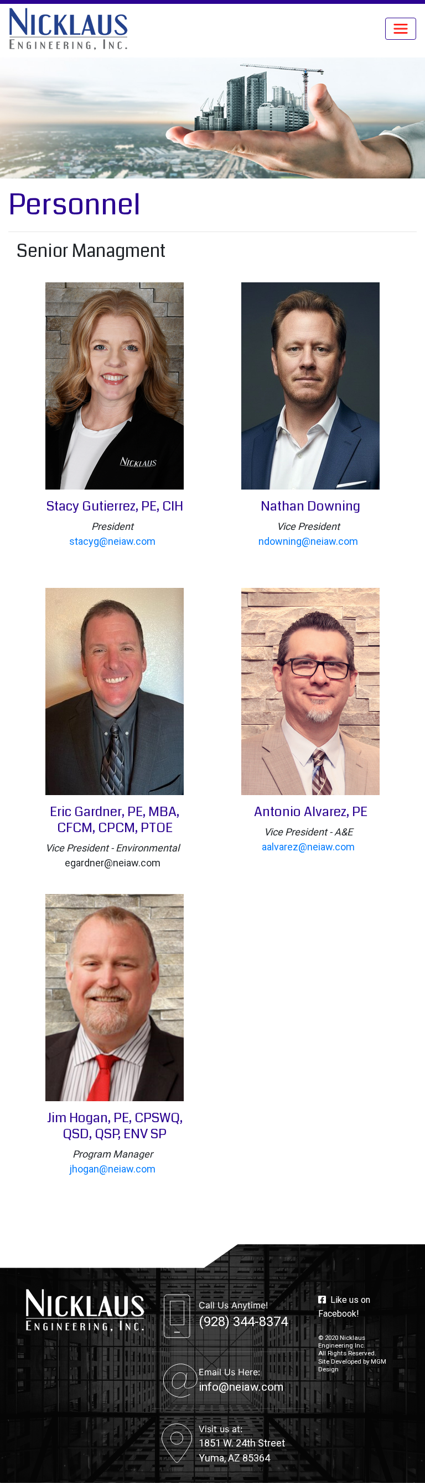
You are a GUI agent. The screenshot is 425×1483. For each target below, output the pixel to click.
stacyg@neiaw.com (112, 541)
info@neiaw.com (241, 1386)
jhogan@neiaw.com (112, 1169)
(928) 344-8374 (243, 1321)
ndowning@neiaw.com (308, 541)
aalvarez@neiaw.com (308, 847)
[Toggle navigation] (400, 29)
